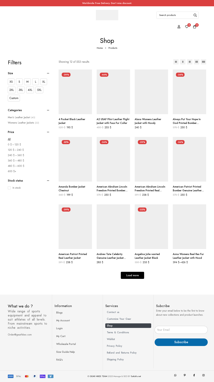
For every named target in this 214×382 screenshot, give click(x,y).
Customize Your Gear (119, 319)
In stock (17, 188)
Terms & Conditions (118, 332)
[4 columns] (196, 61)
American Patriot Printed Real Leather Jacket (73, 256)
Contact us (113, 312)
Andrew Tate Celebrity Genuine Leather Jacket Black (110, 257)
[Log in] (179, 26)
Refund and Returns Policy (122, 352)
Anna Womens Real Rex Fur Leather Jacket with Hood (188, 256)
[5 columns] (203, 61)
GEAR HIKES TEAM (98, 376)
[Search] (195, 15)
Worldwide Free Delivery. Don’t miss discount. (107, 3)
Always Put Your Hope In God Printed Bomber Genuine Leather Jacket (187, 123)
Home (100, 48)
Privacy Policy (114, 346)
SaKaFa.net (136, 376)
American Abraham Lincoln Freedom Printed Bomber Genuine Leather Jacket (112, 190)
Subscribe (181, 342)
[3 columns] (189, 61)
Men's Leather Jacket (21, 117)
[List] (176, 61)
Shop (109, 325)
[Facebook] (194, 375)
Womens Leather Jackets (23, 123)
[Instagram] (203, 375)
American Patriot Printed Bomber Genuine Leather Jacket (187, 190)
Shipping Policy (115, 359)
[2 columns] (182, 61)
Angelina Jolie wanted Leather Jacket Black (147, 256)
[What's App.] (175, 375)
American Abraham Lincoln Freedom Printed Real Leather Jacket (150, 190)
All (9, 139)
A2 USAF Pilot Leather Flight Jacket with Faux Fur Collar (113, 121)
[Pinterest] (184, 375)
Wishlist (111, 339)
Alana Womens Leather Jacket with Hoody (148, 121)
